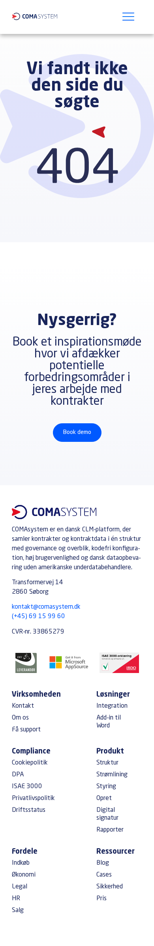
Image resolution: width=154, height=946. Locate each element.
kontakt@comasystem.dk (46, 607)
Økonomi (24, 875)
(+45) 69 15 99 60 (38, 616)
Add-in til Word (108, 722)
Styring (106, 786)
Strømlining (112, 775)
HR (16, 899)
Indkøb (21, 863)
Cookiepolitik (30, 763)
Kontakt (23, 706)
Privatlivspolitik (33, 798)
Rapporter (110, 830)
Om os (20, 718)
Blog (102, 863)
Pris (101, 899)
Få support (26, 730)
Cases (104, 875)
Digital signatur (107, 814)
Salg (18, 910)
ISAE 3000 (27, 786)
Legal (19, 887)
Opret (104, 798)
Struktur (107, 763)
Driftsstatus (28, 810)
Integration (112, 706)
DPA (18, 775)
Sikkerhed (109, 887)
